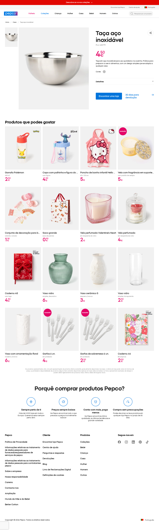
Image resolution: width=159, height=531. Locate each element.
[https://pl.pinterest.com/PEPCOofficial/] (141, 442)
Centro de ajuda (134, 7)
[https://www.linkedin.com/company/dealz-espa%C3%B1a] (134, 442)
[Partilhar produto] (150, 32)
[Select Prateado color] (104, 71)
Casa (14, 22)
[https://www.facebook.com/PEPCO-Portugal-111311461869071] (120, 442)
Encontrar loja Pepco (118, 7)
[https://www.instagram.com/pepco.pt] (127, 442)
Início (7, 22)
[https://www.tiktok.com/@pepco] (148, 442)
